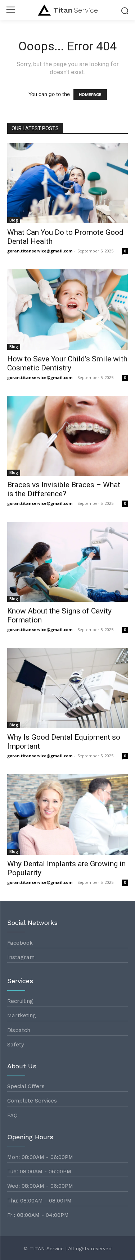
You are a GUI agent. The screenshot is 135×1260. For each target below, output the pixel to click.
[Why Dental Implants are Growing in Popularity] (67, 814)
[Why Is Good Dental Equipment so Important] (67, 688)
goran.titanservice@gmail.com (39, 251)
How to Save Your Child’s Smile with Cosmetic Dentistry (67, 363)
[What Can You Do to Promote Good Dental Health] (67, 183)
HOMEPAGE (90, 94)
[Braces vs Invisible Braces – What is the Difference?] (67, 436)
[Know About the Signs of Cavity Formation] (67, 562)
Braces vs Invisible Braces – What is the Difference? (63, 489)
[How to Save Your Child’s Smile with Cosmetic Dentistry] (67, 309)
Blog (13, 220)
